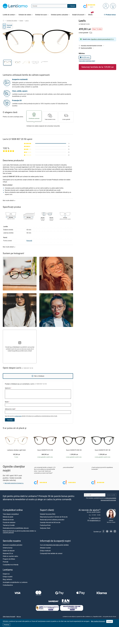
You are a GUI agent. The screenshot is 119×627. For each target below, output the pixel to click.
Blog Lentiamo (7, 579)
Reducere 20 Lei (8, 553)
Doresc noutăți (111, 495)
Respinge (6, 624)
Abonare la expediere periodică (12, 545)
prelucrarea (18, 416)
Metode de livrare (8, 520)
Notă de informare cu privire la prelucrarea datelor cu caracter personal (19, 532)
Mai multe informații (98, 621)
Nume (7, 402)
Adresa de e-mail (10, 409)
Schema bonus (7, 548)
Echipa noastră (7, 577)
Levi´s (27, 20)
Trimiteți (9, 420)
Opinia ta (8, 388)
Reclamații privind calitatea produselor (52, 520)
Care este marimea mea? (87, 61)
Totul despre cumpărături (11, 514)
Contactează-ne (8, 585)
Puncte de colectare (9, 522)
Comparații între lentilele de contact (51, 553)
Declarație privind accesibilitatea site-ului (16, 528)
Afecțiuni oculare (45, 548)
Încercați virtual (9, 26)
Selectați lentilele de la (97, 67)
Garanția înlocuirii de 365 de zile (50, 522)
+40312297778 (95, 518)
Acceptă (109, 621)
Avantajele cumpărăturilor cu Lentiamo (15, 582)
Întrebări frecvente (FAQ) (47, 514)
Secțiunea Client (45, 528)
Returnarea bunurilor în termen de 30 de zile (53, 517)
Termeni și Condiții (9, 525)
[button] (7, 62)
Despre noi (6, 574)
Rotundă (29, 241)
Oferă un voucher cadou (10, 556)
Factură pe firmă (45, 525)
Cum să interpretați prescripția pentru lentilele (54, 545)
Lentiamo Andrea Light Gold (16, 450)
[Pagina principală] (3, 20)
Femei (21, 20)
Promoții (5, 562)
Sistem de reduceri (9, 551)
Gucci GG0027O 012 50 (45, 450)
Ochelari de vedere (12, 20)
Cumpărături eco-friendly (10, 565)
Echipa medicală (45, 551)
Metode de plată (8, 517)
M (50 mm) (86, 57)
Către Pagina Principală (9, 616)
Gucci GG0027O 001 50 (102, 450)
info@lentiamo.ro (95, 520)
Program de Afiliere (9, 559)
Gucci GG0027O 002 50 (74, 450)
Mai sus (19, 616)
